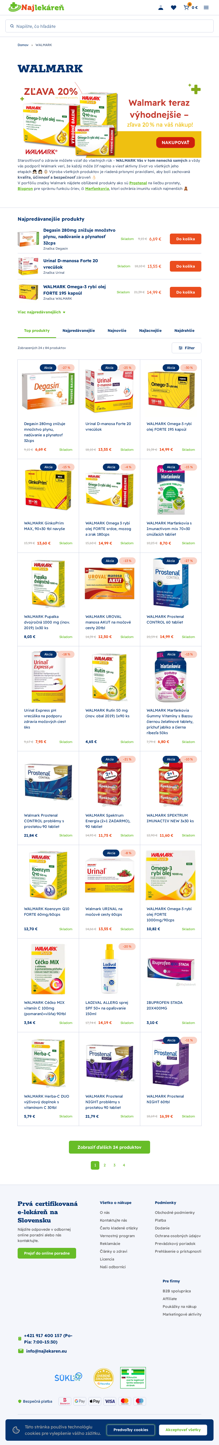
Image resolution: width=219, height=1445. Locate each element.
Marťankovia (97, 188)
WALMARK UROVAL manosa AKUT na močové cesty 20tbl (108, 622)
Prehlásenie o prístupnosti (178, 1251)
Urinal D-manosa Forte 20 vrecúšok (108, 426)
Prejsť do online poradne (47, 1253)
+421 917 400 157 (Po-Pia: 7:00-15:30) (48, 1339)
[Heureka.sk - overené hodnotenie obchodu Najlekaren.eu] (103, 1378)
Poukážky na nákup (180, 1306)
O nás (105, 1212)
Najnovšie (117, 330)
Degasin (62, 248)
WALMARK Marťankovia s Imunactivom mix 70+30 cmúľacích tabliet (169, 529)
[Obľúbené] (173, 7)
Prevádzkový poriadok (175, 1243)
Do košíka (185, 239)
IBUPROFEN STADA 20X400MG (165, 1005)
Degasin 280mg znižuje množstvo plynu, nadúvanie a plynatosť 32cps (44, 432)
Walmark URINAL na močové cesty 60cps (103, 911)
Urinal (60, 273)
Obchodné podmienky (175, 1212)
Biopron (25, 188)
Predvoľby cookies (131, 1429)
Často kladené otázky (119, 1228)
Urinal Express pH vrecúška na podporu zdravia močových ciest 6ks (45, 719)
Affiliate (170, 1298)
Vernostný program (117, 1235)
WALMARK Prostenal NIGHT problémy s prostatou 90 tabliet (104, 1102)
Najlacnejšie (150, 330)
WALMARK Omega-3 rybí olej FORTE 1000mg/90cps (169, 914)
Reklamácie (110, 1243)
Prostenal (138, 183)
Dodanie (162, 1228)
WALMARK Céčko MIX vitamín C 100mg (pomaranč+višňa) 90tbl (45, 1008)
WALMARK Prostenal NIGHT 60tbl (165, 1099)
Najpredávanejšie (78, 330)
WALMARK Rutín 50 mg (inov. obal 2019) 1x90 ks (107, 713)
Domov (23, 45)
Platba (160, 1220)
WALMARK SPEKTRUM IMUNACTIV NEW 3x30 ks (170, 818)
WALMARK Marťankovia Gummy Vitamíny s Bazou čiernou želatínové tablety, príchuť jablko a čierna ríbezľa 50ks (170, 721)
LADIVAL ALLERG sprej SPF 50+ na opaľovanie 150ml (106, 1008)
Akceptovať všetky (183, 1429)
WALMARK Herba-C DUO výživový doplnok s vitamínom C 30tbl (46, 1102)
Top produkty (37, 330)
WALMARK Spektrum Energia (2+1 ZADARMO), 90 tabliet (107, 821)
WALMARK (64, 298)
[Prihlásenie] (160, 7)
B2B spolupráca (177, 1291)
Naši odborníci (113, 1266)
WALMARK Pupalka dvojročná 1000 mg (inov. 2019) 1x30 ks (47, 622)
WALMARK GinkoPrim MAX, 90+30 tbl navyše (44, 526)
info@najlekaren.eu (46, 1351)
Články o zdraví (113, 1251)
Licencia (107, 1259)
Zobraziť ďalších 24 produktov (109, 1147)
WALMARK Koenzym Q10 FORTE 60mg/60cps (46, 911)
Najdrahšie (184, 330)
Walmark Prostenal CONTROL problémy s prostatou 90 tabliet (44, 821)
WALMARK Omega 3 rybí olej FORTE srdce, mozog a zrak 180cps (108, 529)
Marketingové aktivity (182, 1314)
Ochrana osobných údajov (178, 1235)
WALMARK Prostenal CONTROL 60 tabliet (165, 619)
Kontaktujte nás (113, 1220)
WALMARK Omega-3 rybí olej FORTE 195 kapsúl (169, 426)
